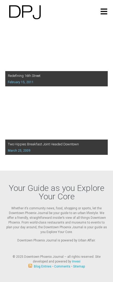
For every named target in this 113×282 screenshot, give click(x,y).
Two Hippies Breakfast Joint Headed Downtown (43, 144)
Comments (62, 266)
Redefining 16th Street (24, 76)
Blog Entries (43, 266)
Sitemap (79, 266)
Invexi (76, 261)
